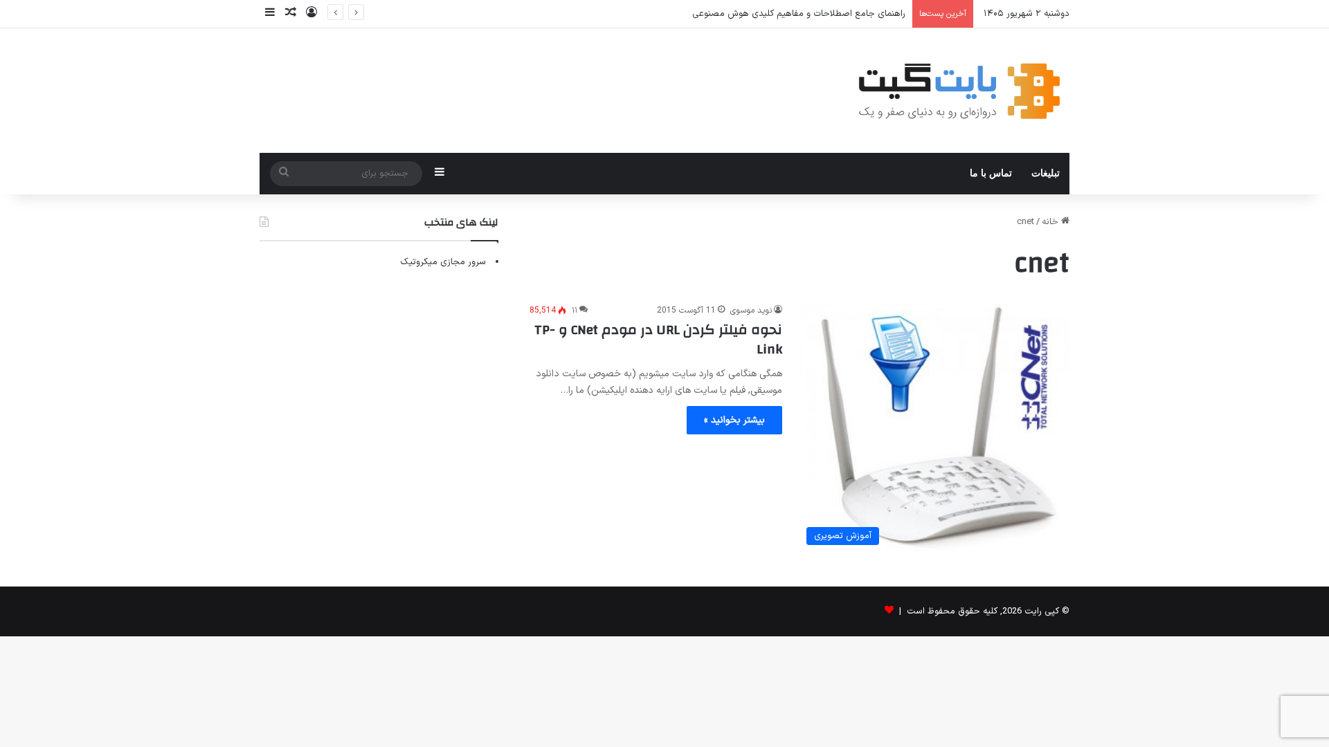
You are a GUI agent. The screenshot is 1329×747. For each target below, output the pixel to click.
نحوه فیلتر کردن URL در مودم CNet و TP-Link (658, 339)
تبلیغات (1045, 173)
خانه (1051, 222)
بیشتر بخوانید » (734, 420)
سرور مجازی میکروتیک (443, 262)
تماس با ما (991, 173)
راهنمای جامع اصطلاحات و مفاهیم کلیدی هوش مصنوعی (798, 14)
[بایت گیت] (959, 90)
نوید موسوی (751, 310)
